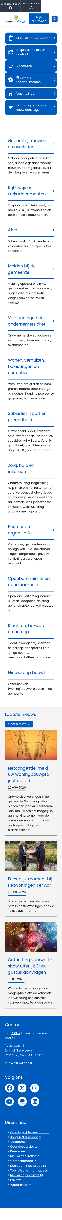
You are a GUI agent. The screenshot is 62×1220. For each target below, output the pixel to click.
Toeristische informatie (27, 1170)
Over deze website (24, 1146)
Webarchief (18, 1185)
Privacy (15, 1180)
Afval (13, 230)
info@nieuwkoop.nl (19, 1063)
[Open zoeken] (55, 19)
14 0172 (15, 1033)
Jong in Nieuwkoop (24, 1137)
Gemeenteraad (21, 1161)
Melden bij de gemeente (22, 269)
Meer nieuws (17, 724)
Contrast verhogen (10, 3)
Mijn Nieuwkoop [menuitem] (39, 19)
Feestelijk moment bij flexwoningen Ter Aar (30, 882)
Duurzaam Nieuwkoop (26, 1166)
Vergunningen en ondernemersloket (26, 321)
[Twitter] (22, 1088)
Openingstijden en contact (29, 1132)
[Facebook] (9, 1088)
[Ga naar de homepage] (15, 18)
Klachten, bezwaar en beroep (27, 629)
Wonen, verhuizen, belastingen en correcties (26, 366)
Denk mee (17, 1151)
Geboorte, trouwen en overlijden (27, 144)
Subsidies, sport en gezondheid (27, 417)
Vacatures (18, 1142)
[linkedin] (35, 1101)
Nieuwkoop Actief (23, 1156)
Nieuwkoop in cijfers (25, 1175)
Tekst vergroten (31, 3)
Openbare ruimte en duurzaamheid (29, 582)
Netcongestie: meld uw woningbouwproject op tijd (29, 774)
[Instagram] (34, 1088)
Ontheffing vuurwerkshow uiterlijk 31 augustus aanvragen (30, 966)
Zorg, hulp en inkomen (21, 469)
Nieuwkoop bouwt (26, 672)
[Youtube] (9, 1101)
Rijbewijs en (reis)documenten (27, 191)
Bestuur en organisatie (20, 530)
